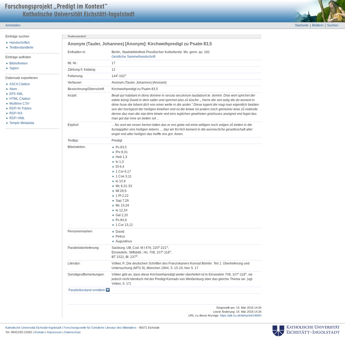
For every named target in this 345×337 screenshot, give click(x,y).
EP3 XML (16, 94)
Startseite (302, 25)
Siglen (14, 68)
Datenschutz (72, 332)
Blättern (317, 25)
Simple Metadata (21, 123)
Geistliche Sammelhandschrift (133, 57)
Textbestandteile (21, 47)
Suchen (332, 25)
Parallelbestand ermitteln (87, 290)
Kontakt (39, 332)
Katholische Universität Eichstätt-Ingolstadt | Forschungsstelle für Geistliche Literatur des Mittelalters (70, 327)
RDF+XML (17, 118)
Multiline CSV (19, 103)
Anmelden (12, 25)
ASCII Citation (19, 84)
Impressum (54, 332)
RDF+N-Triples (20, 108)
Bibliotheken (18, 63)
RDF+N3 (15, 113)
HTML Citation (19, 99)
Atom (13, 89)
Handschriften (19, 42)
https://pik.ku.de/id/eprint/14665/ (240, 315)
